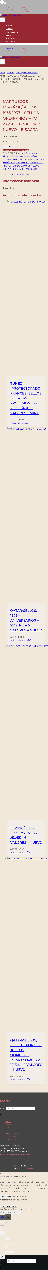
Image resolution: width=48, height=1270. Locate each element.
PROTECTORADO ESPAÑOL (17, 166)
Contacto (10, 38)
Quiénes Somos (13, 32)
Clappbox (31, 1168)
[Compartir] (6, 1222)
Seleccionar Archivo (9, 1206)
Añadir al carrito (9, 147)
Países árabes (32, 153)
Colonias (13, 156)
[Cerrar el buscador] (2, 1257)
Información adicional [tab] (18, 174)
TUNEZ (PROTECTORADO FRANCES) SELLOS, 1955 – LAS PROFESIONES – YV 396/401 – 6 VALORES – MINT (26, 398)
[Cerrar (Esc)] (8, 1222)
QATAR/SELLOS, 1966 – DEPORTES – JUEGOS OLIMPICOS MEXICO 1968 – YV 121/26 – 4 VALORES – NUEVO (26, 1055)
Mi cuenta (9, 1124)
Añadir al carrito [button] (19, 423)
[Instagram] (5, 3)
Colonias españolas (28, 156)
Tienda (9, 29)
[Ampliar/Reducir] (1, 1222)
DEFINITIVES (22, 162)
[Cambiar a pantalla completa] (3, 1222)
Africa (6, 156)
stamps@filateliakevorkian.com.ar (15, 1154)
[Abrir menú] (2, 62)
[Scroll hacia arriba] (2, 1217)
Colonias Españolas (12, 159)
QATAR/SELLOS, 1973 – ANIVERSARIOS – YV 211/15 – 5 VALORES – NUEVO (26, 620)
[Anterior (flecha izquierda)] (1, 1225)
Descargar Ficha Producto (16, 150)
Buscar (3, 1108)
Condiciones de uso (13, 1139)
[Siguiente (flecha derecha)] (3, 1225)
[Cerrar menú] (0, 1229)
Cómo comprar (11, 1136)
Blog (8, 35)
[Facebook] (2, 3)
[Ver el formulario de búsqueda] (2, 19)
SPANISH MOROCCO (27, 169)
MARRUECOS (36, 162)
